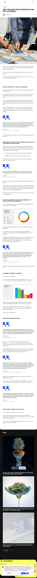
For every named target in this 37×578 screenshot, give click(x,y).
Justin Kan (9, 341)
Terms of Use (18, 570)
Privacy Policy (15, 569)
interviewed (6, 66)
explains (8, 343)
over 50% (31, 76)
